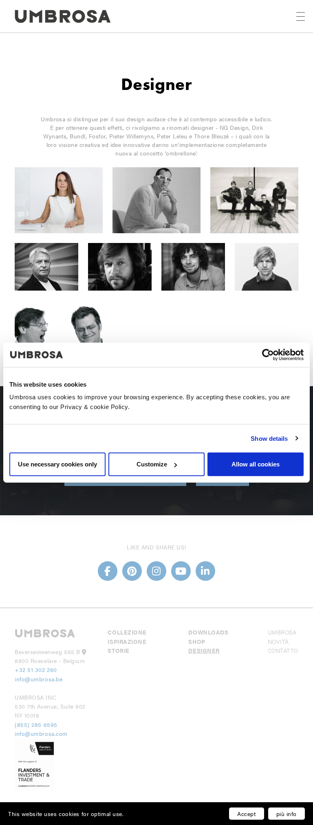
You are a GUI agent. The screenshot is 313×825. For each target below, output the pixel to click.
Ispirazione (127, 641)
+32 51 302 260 (36, 669)
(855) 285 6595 (37, 724)
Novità (278, 641)
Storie (118, 650)
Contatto (283, 650)
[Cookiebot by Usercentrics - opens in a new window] (268, 354)
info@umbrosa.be (38, 679)
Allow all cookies (255, 464)
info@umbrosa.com (41, 733)
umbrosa (282, 632)
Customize (152, 464)
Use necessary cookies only (57, 464)
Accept (246, 814)
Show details (269, 438)
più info (286, 814)
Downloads (208, 632)
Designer (203, 650)
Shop (196, 641)
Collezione (127, 632)
